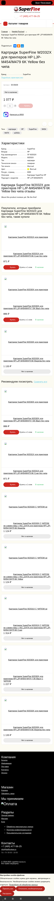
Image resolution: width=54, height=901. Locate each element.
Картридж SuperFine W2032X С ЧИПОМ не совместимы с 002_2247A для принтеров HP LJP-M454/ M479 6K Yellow (27, 576)
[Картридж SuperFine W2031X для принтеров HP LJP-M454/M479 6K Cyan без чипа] (27, 236)
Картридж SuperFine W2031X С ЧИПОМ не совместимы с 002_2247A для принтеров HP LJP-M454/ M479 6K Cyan (27, 627)
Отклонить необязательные (30, 889)
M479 (7, 133)
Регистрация (46, 3)
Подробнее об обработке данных (23, 885)
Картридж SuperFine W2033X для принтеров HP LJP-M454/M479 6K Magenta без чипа (26, 359)
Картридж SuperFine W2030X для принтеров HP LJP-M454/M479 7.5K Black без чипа (26, 307)
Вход (38, 3)
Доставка (5, 767)
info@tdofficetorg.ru (8, 849)
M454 (44, 129)
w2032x (17, 133)
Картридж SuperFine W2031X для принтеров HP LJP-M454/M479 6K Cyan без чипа (25, 254)
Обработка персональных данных (20, 827)
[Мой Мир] (22, 45)
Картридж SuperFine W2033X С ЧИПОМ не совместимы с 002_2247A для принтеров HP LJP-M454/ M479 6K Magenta (27, 525)
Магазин (4, 819)
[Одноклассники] (18, 45)
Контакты (5, 770)
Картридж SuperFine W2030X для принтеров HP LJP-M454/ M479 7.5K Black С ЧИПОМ (23, 678)
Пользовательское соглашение (19, 833)
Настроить (7, 893)
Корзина (4, 790)
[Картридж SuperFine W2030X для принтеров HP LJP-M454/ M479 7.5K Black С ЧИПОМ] (27, 659)
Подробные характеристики (12, 78)
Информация (6, 763)
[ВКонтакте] (15, 45)
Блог (3, 822)
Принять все (8, 889)
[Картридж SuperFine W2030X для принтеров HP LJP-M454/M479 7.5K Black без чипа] (27, 289)
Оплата (4, 773)
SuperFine (33, 129)
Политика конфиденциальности (19, 830)
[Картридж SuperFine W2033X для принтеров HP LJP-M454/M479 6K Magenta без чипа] (27, 341)
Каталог (4, 760)
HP (22, 129)
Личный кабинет (7, 815)
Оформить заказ (7, 794)
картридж (12, 129)
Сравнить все (40, 382)
